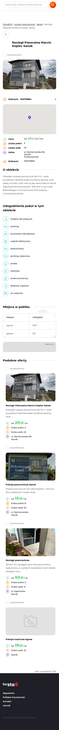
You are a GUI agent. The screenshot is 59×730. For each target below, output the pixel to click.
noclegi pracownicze (24, 24)
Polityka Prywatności (14, 697)
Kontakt (7, 701)
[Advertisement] (31, 346)
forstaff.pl (7, 24)
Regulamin (8, 693)
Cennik (6, 705)
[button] (29, 117)
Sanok (40, 24)
